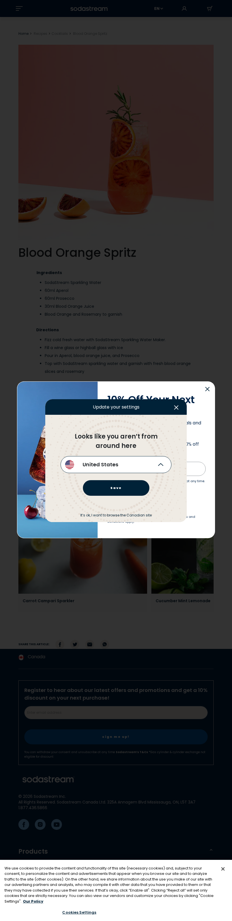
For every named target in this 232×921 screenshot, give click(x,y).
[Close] (223, 869)
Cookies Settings (79, 912)
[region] (116, 890)
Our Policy (33, 901)
